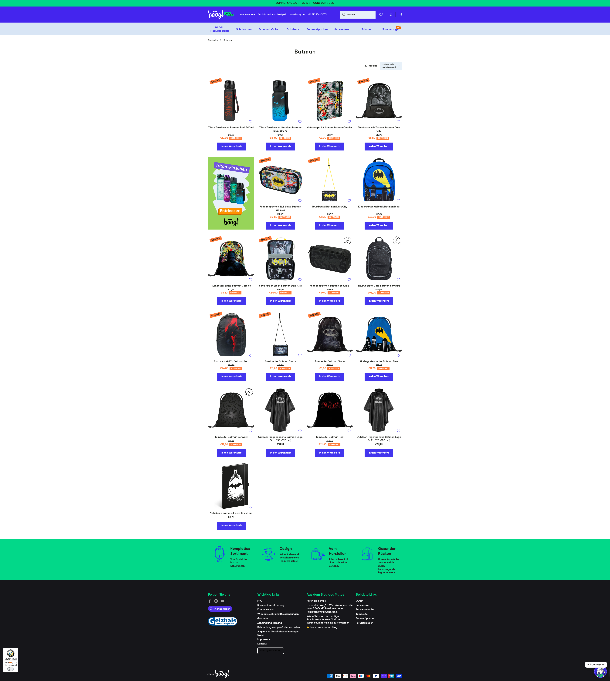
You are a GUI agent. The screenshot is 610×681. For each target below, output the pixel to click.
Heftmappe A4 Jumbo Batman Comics (329, 128)
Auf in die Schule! (316, 601)
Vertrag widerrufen (270, 650)
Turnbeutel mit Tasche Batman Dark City (379, 129)
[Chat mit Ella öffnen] (600, 671)
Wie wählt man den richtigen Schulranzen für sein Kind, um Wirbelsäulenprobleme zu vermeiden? (329, 619)
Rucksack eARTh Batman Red (231, 361)
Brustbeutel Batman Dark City (329, 207)
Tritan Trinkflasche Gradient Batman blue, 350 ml (280, 129)
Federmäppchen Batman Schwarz (329, 286)
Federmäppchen (365, 618)
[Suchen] (343, 15)
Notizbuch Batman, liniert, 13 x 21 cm (231, 513)
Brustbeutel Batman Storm (280, 361)
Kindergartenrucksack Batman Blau (379, 207)
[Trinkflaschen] (231, 193)
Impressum (263, 639)
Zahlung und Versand (269, 623)
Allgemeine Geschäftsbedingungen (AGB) (277, 633)
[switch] (10, 669)
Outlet (359, 601)
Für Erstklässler (364, 623)
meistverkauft (389, 67)
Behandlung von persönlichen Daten (278, 627)
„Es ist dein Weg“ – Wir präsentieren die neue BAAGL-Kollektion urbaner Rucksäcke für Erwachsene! (330, 608)
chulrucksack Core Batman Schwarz (379, 286)
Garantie (262, 618)
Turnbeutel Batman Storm (330, 361)
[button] (400, 14)
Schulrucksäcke (365, 609)
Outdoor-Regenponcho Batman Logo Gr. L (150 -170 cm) (280, 439)
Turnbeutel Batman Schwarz (231, 437)
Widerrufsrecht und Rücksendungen (278, 614)
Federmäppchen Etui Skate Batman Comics (280, 208)
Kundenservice (265, 609)
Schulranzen (363, 605)
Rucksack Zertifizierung (270, 605)
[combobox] (358, 15)
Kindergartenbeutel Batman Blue (379, 361)
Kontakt (262, 644)
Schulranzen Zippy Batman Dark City (280, 286)
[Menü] (16, 649)
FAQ (259, 601)
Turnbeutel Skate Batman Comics (231, 286)
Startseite (213, 40)
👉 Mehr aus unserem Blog (322, 627)
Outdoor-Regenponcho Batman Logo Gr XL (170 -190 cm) (379, 439)
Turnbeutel (362, 614)
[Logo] (221, 15)
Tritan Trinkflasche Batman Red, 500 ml (231, 128)
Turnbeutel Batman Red (329, 437)
